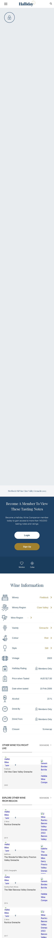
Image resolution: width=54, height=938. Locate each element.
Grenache (43, 628)
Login (27, 535)
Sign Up (27, 547)
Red (46, 638)
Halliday (27, 3)
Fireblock (44, 597)
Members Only (45, 669)
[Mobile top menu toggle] (5, 4)
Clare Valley (42, 607)
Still (46, 648)
